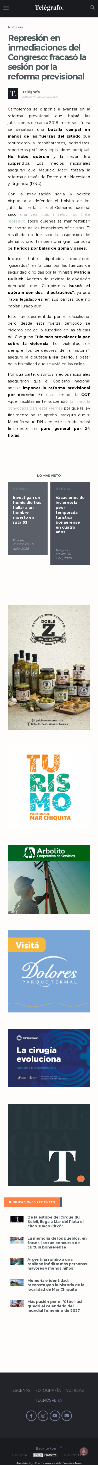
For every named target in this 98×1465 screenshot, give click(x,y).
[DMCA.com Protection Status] (44, 1455)
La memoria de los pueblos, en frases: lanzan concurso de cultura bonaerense (57, 1243)
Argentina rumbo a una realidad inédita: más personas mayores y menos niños (57, 1264)
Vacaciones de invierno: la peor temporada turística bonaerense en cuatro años (27, 514)
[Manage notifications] (84, 1451)
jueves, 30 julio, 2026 (21, 556)
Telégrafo (31, 92)
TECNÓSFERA (49, 1400)
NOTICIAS (74, 1390)
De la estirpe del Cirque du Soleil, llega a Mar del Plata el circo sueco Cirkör (55, 1221)
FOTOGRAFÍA (48, 1390)
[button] (17, 1219)
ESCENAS (21, 1390)
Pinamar (62, 545)
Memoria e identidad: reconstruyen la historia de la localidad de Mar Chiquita (55, 1285)
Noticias (15, 27)
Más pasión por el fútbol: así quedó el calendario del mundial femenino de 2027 (54, 1306)
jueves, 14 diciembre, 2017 (40, 96)
